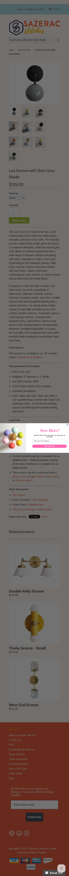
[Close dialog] (67, 425)
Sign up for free (49, 446)
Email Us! (55, 872)
